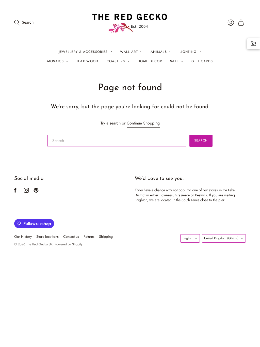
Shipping (106, 236)
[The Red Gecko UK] (130, 22)
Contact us (71, 236)
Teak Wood (87, 61)
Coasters (116, 61)
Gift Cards (202, 61)
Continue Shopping (143, 123)
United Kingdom (221, 238)
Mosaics (55, 61)
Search (201, 140)
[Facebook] (15, 191)
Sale (174, 61)
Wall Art (129, 51)
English (187, 238)
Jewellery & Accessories (83, 51)
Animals (159, 51)
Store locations (47, 236)
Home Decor (150, 61)
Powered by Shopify (69, 244)
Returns (89, 236)
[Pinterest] (36, 191)
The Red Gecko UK (39, 244)
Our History (23, 236)
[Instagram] (26, 191)
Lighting (188, 51)
